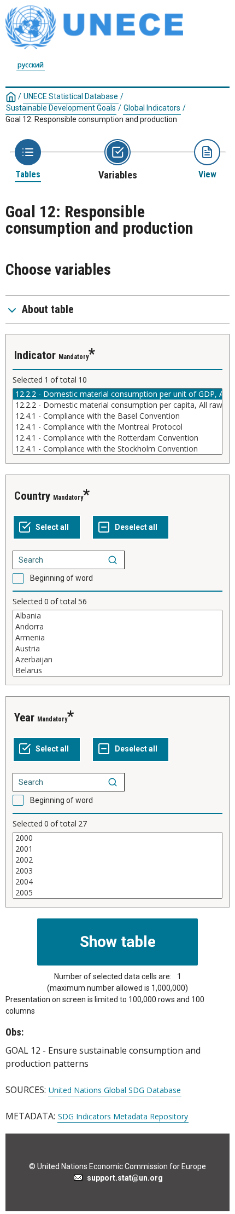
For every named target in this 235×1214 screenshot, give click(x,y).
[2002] (117, 859)
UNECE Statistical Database (71, 96)
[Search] (113, 560)
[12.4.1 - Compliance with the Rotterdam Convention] (117, 437)
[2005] (117, 892)
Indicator (35, 355)
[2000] (117, 838)
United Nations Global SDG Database (115, 1090)
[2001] (117, 848)
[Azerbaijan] (117, 659)
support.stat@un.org (123, 1177)
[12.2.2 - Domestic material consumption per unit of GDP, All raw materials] (117, 394)
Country (32, 495)
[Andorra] (117, 626)
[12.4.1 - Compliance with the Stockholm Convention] (117, 448)
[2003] (117, 870)
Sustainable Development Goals (61, 107)
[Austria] (117, 648)
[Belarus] (117, 670)
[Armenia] (117, 637)
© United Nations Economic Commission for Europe (117, 1166)
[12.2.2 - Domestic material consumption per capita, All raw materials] (117, 405)
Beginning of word (61, 578)
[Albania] (117, 615)
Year (24, 717)
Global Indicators (152, 107)
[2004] (117, 881)
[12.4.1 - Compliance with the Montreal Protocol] (117, 426)
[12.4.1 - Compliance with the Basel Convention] (117, 416)
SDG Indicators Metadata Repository (123, 1116)
